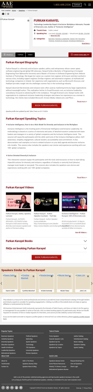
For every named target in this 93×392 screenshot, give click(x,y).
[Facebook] (3, 389)
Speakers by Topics (55, 347)
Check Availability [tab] (81, 55)
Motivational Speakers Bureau (58, 369)
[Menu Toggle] (89, 4)
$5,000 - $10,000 (84, 33)
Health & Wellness (7, 347)
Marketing (29, 339)
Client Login (74, 366)
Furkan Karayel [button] (46, 20)
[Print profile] (3, 14)
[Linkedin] (12, 389)
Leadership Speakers (8, 350)
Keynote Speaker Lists (56, 339)
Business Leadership (62, 39)
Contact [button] (77, 5)
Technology (29, 344)
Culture (72, 39)
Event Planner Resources (57, 364)
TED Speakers (30, 347)
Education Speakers (7, 344)
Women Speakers (31, 353)
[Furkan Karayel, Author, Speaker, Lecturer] (18, 202)
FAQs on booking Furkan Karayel (26, 248)
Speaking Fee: (41, 33)
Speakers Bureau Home (56, 361)
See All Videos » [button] (81, 232)
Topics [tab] (20, 55)
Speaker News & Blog (29, 366)
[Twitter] (7, 389)
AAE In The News (28, 361)
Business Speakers (7, 336)
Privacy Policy (88, 388)
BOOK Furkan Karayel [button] (46, 105)
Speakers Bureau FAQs (30, 364)
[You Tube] (16, 389)
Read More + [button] (86, 43)
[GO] (85, 4)
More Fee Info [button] (55, 35)
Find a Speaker (54, 336)
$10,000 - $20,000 (62, 33)
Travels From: (41, 30)
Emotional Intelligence (76, 41)
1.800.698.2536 (62, 4)
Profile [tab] (9, 55)
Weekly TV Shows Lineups (57, 366)
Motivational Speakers (8, 353)
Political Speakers (32, 336)
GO (85, 4)
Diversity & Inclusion (61, 41)
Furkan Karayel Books (19, 241)
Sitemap (78, 388)
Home (14, 10)
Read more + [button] (82, 102)
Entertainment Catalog (81, 339)
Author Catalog (78, 336)
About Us (4, 361)
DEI (76, 39)
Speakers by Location (56, 344)
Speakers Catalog (79, 344)
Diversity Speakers (7, 342)
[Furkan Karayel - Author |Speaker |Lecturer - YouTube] (46, 202)
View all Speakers (76, 364)
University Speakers (32, 350)
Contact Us (4, 366)
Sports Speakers (31, 342)
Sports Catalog (78, 347)
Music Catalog (78, 342)
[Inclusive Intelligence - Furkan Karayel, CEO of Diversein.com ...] (74, 202)
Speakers (22, 10)
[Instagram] (21, 389)
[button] (1, 283)
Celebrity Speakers (7, 339)
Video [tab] (30, 55)
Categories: (40, 39)
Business (52, 39)
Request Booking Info (77, 361)
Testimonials (5, 364)
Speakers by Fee (54, 342)
